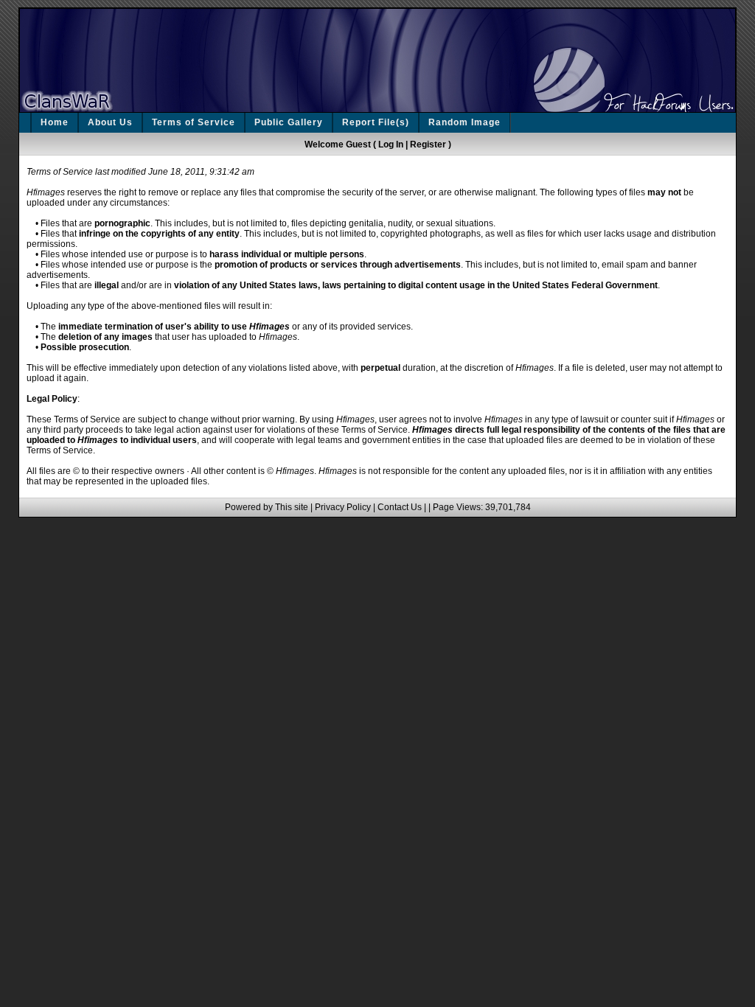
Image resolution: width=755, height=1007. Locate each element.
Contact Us (400, 507)
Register (428, 144)
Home (55, 122)
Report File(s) (375, 122)
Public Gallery (288, 122)
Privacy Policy (343, 507)
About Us (110, 122)
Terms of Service (193, 122)
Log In (390, 144)
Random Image (464, 122)
